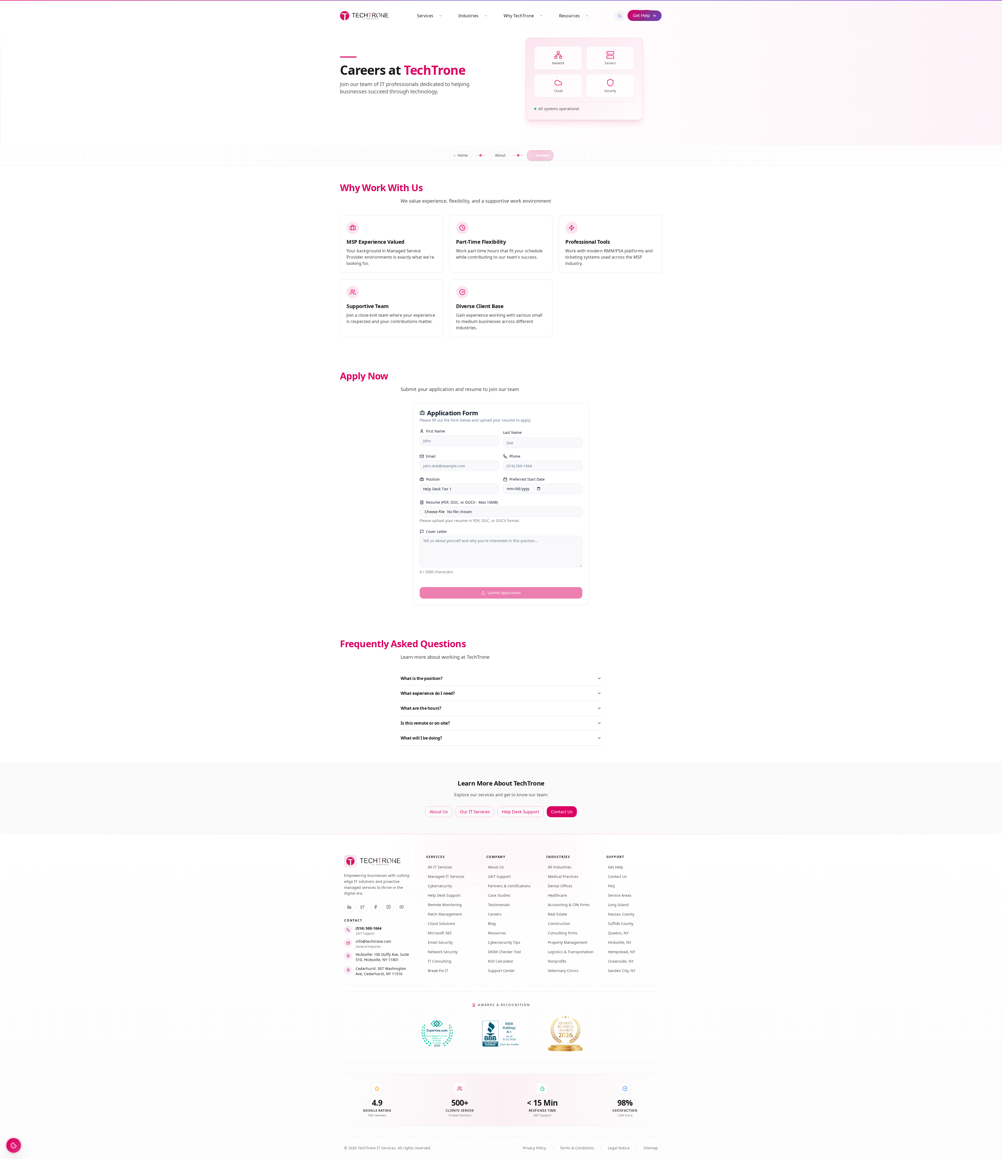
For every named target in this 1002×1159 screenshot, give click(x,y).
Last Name (512, 432)
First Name (435, 431)
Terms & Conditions (577, 1147)
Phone (514, 456)
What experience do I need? (428, 693)
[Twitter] (362, 907)
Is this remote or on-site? (425, 723)
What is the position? (422, 678)
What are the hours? (421, 708)
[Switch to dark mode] (619, 15)
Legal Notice (619, 1147)
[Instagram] (388, 907)
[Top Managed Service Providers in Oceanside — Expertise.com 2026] (437, 1034)
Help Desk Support (520, 812)
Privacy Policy (534, 1147)
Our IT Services (475, 812)
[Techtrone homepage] (364, 15)
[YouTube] (401, 907)
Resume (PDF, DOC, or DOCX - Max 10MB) (462, 502)
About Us (439, 812)
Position (433, 479)
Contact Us (562, 812)
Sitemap (651, 1147)
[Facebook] (375, 907)
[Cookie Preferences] (13, 1145)
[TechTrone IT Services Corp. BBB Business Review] (501, 1034)
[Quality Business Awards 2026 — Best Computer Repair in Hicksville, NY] (565, 1034)
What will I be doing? (421, 738)
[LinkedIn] (349, 907)
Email (431, 456)
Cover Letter (436, 532)
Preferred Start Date (527, 479)
